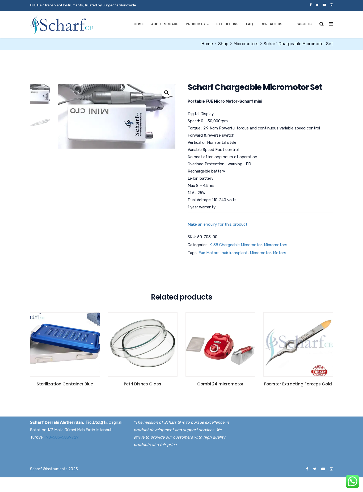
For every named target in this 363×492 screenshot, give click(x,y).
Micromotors (246, 43)
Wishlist (305, 24)
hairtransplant (235, 252)
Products (195, 24)
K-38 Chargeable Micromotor (235, 244)
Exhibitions (227, 24)
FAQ (249, 24)
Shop (223, 43)
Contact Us (271, 24)
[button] (166, 93)
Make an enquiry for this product (217, 224)
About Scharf (164, 24)
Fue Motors (209, 252)
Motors (279, 252)
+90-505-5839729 (61, 437)
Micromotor (260, 252)
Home (139, 24)
